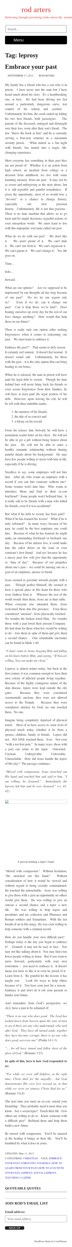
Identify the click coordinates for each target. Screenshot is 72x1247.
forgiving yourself (35, 1163)
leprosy (27, 1173)
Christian (30, 1158)
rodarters (47, 75)
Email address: (15, 1211)
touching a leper (18, 1177)
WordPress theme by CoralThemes (50, 1241)
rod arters (36, 9)
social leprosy (45, 1173)
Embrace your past (31, 66)
